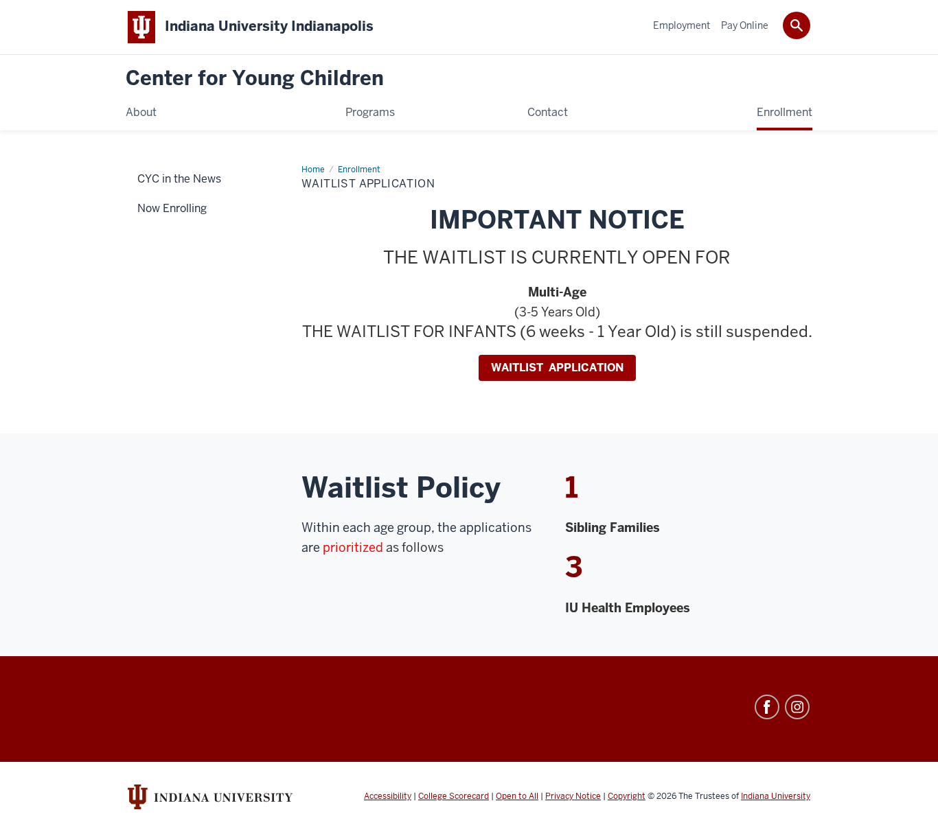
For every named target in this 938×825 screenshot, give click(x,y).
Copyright (626, 796)
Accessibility (387, 796)
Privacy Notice (573, 796)
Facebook (767, 707)
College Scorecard (453, 796)
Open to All (517, 796)
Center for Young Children (255, 78)
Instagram (797, 707)
